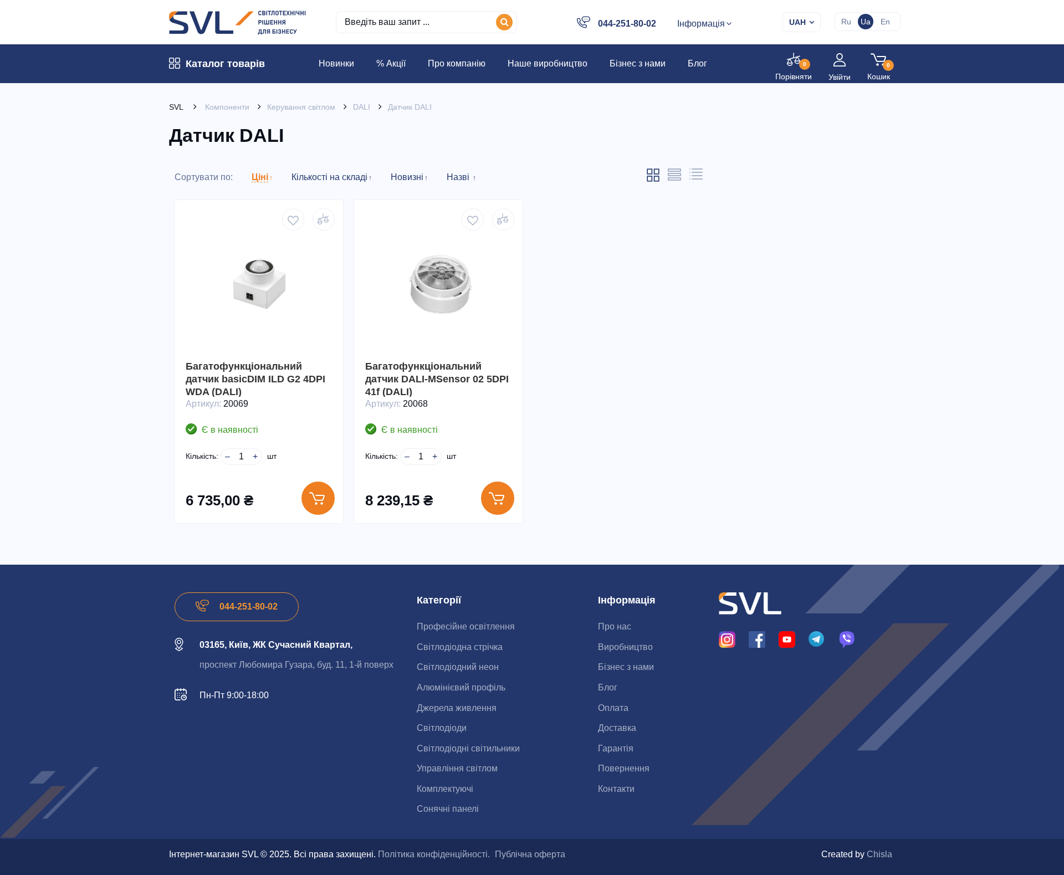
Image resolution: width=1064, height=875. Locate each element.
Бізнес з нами (626, 667)
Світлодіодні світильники (468, 748)
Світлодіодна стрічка (460, 647)
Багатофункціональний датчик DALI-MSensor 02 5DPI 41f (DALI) (437, 379)
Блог (607, 687)
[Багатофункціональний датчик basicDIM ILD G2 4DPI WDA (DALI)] (259, 284)
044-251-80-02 (627, 23)
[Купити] (318, 498)
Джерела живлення (457, 708)
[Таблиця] (696, 177)
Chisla (879, 854)
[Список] (674, 178)
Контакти (616, 789)
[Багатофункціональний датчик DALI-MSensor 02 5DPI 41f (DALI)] (438, 284)
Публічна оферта (530, 854)
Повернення (623, 768)
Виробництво (625, 647)
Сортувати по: (204, 177)
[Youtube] (787, 639)
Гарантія (615, 748)
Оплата (613, 708)
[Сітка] (653, 179)
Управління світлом (457, 768)
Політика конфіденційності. (434, 854)
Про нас (614, 626)
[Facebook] (757, 639)
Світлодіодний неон (458, 667)
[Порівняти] (324, 219)
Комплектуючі (445, 789)
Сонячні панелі (448, 808)
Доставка (617, 728)
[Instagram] (727, 639)
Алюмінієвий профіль (461, 687)
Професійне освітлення (466, 626)
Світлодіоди (442, 728)
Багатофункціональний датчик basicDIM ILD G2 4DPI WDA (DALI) (255, 379)
